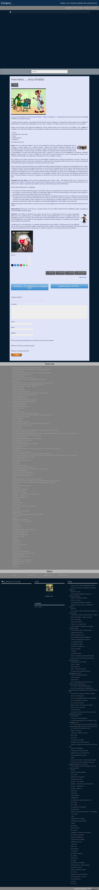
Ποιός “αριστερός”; (17, 502)
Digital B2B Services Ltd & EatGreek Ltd (23, 474)
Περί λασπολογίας (17, 526)
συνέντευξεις (81, 273)
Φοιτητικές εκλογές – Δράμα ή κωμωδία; (23, 553)
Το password (16, 501)
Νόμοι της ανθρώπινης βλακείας (21, 485)
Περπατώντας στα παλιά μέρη (20, 489)
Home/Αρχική (68, 8)
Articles (75, 8)
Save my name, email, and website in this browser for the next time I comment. (32, 340)
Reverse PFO (15, 539)
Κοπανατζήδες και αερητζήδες (20, 551)
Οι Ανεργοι (15, 565)
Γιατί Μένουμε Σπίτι (17, 447)
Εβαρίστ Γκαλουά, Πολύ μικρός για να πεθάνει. (25, 443)
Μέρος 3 (52, 117)
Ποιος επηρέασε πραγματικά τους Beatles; (24, 378)
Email (13, 327)
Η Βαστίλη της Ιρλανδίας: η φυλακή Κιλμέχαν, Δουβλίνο (27, 384)
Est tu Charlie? (16, 507)
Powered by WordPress (80, 888)
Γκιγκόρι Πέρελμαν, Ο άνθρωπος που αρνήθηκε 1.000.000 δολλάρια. (30, 393)
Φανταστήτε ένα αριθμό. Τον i (20, 406)
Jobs (16, 85)
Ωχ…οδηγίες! (15, 546)
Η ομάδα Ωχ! (15, 538)
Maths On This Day (13, 582)
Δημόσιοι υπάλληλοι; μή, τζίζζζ (21, 556)
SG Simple (94, 888)
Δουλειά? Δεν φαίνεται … (19, 554)
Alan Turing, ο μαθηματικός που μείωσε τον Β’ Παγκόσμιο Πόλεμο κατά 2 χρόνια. (35, 430)
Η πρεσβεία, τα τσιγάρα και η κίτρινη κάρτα (23, 529)
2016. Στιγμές (16, 487)
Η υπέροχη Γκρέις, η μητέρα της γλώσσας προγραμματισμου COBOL (31, 423)
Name (13, 322)
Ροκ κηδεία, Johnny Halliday (20, 465)
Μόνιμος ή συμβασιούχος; (19, 533)
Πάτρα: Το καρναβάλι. (18, 388)
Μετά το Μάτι (16, 462)
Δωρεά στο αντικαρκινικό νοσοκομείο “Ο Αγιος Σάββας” (27, 514)
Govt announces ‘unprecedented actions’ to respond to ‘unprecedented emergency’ (36, 448)
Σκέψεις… (7, 3)
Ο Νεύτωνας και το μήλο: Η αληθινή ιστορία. (24, 394)
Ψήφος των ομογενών (18, 458)
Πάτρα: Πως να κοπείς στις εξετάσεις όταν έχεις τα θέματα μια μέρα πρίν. (32, 415)
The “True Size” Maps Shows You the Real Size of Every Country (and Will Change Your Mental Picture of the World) (44, 455)
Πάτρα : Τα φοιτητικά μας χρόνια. (21, 421)
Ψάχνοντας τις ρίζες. (18, 371)
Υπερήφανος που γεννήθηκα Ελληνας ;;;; (23, 467)
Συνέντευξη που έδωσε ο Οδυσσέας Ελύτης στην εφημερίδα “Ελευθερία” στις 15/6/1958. (36, 480)
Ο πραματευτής (16, 504)
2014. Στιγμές (16, 509)
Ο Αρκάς (14, 477)
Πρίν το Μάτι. (16, 464)
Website (13, 333)
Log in (14, 575)
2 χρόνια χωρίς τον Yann (19, 490)
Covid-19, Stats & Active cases (20, 445)
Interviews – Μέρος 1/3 (18, 497)
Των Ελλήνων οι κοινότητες (20, 531)
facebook (15, 484)
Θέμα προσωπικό (17, 512)
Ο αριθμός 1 (15, 410)
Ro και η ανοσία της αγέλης (19, 442)
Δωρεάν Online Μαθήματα (19, 470)
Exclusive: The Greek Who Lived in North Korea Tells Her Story (29, 469)
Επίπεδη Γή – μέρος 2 (18, 376)
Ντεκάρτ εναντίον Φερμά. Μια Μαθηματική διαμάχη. (26, 367)
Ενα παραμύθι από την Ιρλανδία (21, 511)
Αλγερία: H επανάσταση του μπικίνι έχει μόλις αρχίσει (26, 479)
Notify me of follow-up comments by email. (22, 345)
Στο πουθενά (16, 558)
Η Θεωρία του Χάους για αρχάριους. (21, 452)
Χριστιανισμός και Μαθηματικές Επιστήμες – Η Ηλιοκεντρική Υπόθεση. (31, 372)
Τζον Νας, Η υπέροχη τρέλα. (20, 437)
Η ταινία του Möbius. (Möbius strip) (22, 425)
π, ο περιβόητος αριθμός (19, 403)
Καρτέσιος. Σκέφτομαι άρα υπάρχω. (21, 374)
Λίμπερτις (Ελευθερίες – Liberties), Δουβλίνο (24, 386)
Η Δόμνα (14, 523)
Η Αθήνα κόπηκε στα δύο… (19, 396)
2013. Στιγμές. (16, 528)
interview (51, 273)
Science (81, 8)
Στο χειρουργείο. (16, 450)
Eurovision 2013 (16, 548)
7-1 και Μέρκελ (16, 516)
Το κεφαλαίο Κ (16, 543)
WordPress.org (62, 575)
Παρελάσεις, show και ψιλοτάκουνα (21, 560)
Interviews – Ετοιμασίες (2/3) (20, 496)
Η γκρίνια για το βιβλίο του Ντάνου (22, 460)
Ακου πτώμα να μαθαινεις (19, 544)
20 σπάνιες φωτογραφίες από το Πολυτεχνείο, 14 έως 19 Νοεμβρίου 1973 (32, 453)
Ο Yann (14, 517)
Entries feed (31, 575)
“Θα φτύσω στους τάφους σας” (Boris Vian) (23, 506)
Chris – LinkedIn (38, 607)
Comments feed (47, 575)
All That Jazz (16, 566)
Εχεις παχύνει (16, 524)
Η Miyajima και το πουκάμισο (20, 519)
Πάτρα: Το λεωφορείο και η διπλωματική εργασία (25, 413)
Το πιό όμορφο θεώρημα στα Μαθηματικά (24, 399)
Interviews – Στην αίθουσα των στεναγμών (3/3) (25, 494)
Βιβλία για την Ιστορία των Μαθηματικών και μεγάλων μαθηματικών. (31, 369)
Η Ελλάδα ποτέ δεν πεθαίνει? (20, 534)
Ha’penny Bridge (16, 428)
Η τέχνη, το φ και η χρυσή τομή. (21, 391)
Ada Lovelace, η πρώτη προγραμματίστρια (24, 431)
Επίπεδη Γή (15, 381)
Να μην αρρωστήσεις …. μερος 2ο (21, 561)
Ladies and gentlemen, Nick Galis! (21, 475)
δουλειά (61, 273)
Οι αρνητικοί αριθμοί (18, 408)
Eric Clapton (16, 549)
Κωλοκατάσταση (16, 541)
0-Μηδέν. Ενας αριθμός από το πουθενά (23, 401)
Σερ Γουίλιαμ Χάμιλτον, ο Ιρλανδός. (22, 440)
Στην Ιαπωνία (93, 8)
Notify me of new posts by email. (20, 351)
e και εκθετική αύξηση (18, 411)
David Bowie (15, 499)
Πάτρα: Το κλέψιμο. (17, 418)
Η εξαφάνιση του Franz (18, 536)
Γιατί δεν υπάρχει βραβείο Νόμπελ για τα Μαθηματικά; (27, 438)
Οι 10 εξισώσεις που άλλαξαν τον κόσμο (23, 457)
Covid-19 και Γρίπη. (17, 426)
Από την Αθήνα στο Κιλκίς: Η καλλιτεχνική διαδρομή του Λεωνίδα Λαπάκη (32, 383)
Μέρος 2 (45, 117)
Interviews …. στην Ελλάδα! (19, 492)
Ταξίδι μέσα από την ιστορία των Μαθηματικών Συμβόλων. (29, 379)
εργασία (70, 273)
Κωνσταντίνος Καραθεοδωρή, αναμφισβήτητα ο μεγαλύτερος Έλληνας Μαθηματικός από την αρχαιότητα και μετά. (44, 433)
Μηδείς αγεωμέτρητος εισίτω (20, 398)
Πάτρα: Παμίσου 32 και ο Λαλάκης (21, 416)
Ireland (86, 8)
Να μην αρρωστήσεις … (18, 563)
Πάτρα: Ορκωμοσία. (17, 420)
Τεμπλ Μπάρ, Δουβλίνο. (18, 389)
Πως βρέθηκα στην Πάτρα (19, 405)
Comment (14, 304)
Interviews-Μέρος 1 (37, 117)
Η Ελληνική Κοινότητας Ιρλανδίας (21, 521)
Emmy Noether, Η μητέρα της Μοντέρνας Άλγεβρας (26, 435)
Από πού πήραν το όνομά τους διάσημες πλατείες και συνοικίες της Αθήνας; (33, 482)
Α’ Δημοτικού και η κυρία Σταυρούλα (22, 472)
